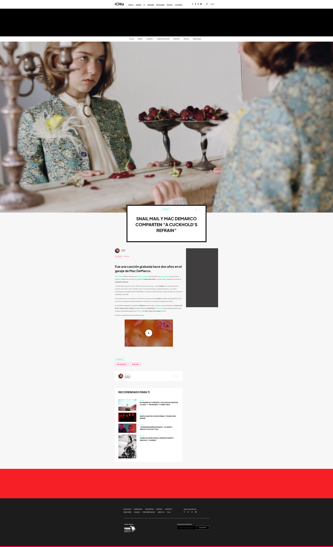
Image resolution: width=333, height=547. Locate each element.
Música (130, 5)
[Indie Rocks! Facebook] (192, 4)
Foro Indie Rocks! (148, 512)
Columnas (178, 5)
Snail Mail (126, 256)
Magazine (150, 5)
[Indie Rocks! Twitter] (195, 4)
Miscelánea (160, 5)
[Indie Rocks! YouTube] (201, 4)
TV (144, 5)
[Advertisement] (166, 22)
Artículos (186, 39)
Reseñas (140, 39)
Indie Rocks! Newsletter (184, 524)
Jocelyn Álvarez (123, 250)
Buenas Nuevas (197, 39)
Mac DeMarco (118, 256)
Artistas (159, 509)
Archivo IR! (127, 509)
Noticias (131, 39)
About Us (161, 512)
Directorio (127, 512)
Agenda (138, 5)
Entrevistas (176, 39)
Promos (169, 5)
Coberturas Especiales (163, 39)
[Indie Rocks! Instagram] (198, 4)
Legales (137, 512)
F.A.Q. (169, 512)
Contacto (168, 509)
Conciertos (149, 39)
